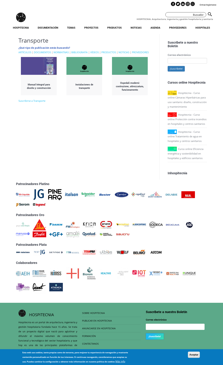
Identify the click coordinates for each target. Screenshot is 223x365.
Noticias (136, 27)
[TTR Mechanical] (73, 252)
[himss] (56, 273)
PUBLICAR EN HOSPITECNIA (97, 320)
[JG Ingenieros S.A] (39, 194)
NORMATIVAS (61, 52)
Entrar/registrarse (208, 4)
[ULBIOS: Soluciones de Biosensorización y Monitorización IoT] (106, 252)
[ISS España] (189, 224)
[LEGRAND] (39, 204)
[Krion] (89, 224)
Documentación (48, 27)
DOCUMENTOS (42, 52)
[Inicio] (21, 17)
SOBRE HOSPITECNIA (93, 313)
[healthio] (106, 273)
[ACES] (23, 286)
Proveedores (178, 27)
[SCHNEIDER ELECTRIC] (88, 194)
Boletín (173, 46)
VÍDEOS (94, 52)
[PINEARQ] (55, 194)
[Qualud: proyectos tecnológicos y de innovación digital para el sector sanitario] (89, 234)
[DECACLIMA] (172, 224)
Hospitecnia (21, 27)
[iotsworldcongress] (139, 273)
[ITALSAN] (71, 194)
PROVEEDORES (140, 52)
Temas (71, 27)
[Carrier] (121, 194)
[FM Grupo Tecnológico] (73, 224)
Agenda (155, 27)
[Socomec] (139, 224)
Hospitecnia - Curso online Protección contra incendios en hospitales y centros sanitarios (187, 119)
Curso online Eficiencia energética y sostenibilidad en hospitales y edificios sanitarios (185, 153)
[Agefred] (138, 194)
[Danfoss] (39, 234)
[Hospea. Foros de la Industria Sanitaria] (73, 273)
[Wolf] (122, 252)
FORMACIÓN (89, 336)
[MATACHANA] (23, 252)
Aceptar (193, 354)
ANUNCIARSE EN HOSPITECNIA (99, 328)
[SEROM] (23, 204)
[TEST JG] (39, 252)
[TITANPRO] (89, 252)
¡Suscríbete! (176, 68)
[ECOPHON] (122, 224)
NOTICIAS (124, 52)
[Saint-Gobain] (155, 194)
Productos (114, 27)
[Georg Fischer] (56, 234)
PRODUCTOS (108, 52)
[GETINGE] (56, 252)
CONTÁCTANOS (90, 343)
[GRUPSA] (106, 224)
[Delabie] (171, 194)
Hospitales (202, 27)
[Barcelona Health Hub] (172, 273)
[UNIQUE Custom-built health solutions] (189, 273)
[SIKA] (39, 224)
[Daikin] (56, 224)
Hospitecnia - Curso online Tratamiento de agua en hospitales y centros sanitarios (185, 136)
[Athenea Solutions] (56, 286)
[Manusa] (23, 234)
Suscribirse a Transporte (31, 100)
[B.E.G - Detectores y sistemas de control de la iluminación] (188, 194)
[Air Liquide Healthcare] (23, 194)
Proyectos (91, 27)
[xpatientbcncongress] (156, 273)
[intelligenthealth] (122, 273)
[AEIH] (23, 273)
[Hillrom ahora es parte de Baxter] (105, 194)
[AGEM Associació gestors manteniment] (39, 273)
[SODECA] (156, 224)
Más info (120, 361)
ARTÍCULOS (24, 52)
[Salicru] (122, 234)
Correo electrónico (179, 55)
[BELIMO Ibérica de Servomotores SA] (139, 252)
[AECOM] (156, 252)
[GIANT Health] (39, 286)
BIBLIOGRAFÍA (79, 52)
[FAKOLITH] (106, 234)
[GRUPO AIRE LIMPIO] (23, 224)
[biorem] (89, 273)
